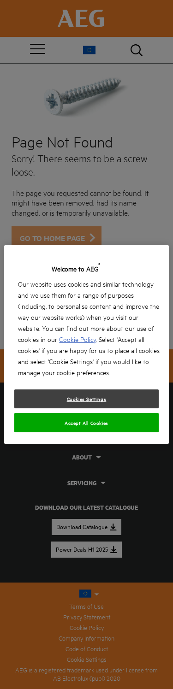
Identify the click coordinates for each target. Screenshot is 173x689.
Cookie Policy (77, 339)
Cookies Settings (87, 398)
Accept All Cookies (86, 422)
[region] (86, 344)
